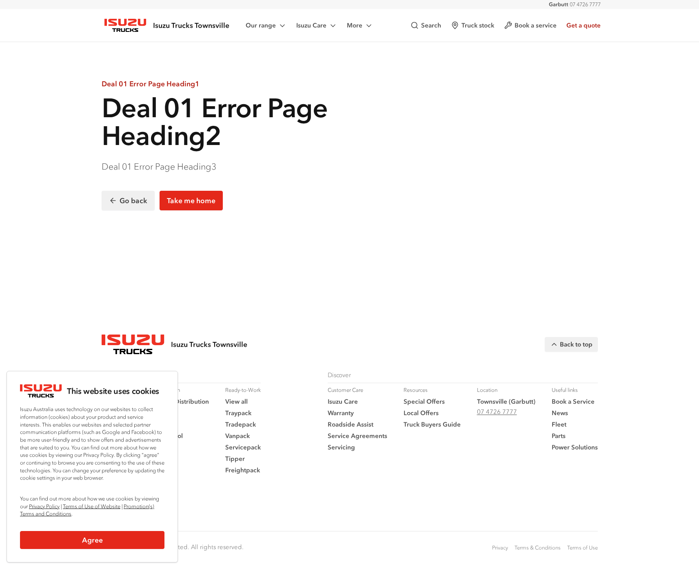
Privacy (500, 547)
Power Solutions (575, 447)
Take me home (191, 200)
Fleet (559, 424)
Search (431, 25)
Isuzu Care (311, 25)
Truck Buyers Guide (432, 424)
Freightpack (242, 470)
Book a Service (573, 401)
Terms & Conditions (538, 547)
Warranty (341, 413)
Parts (559, 436)
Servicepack (243, 447)
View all (236, 401)
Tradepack (240, 424)
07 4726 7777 (575, 4)
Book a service (536, 25)
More (354, 25)
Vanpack (237, 436)
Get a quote (583, 25)
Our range (261, 25)
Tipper (235, 458)
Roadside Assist (350, 424)
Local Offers (421, 413)
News (560, 413)
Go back (133, 200)
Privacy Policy (44, 506)
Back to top (576, 344)
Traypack (238, 413)
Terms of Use (582, 547)
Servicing (341, 447)
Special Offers (424, 401)
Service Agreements (357, 436)
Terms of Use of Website (91, 506)
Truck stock (478, 25)
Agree (92, 540)
